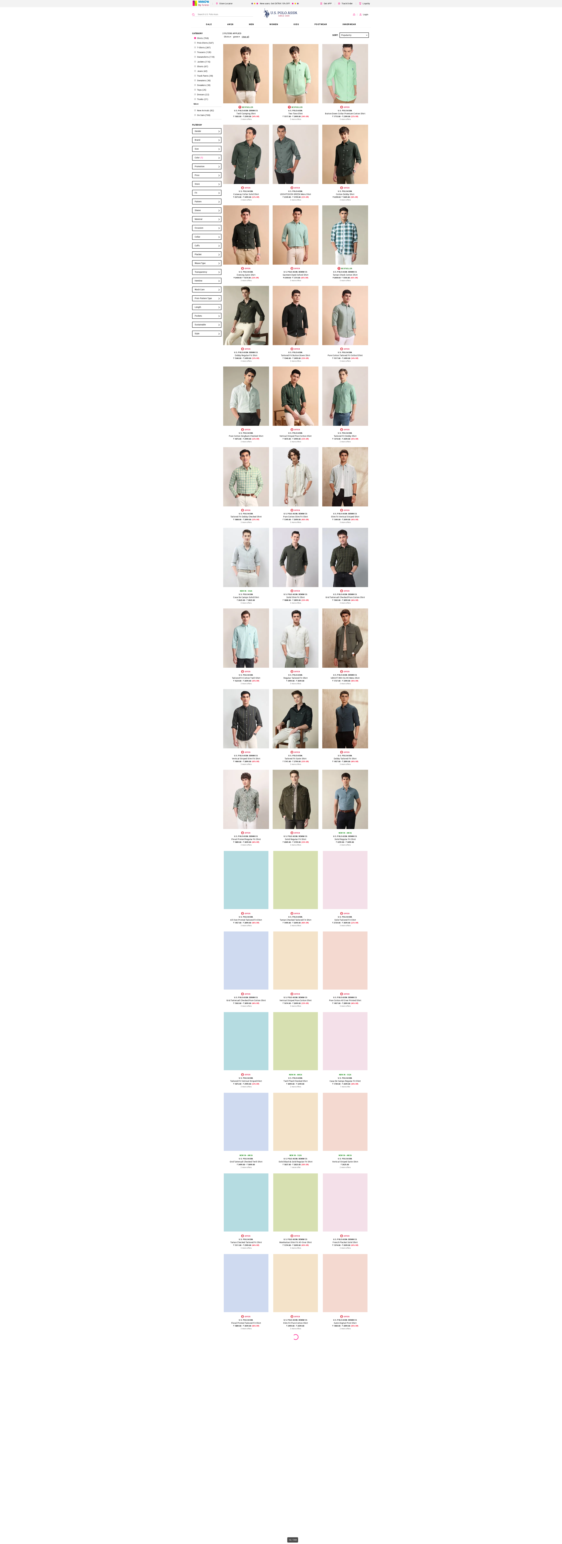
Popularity (346, 35)
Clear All (245, 36)
